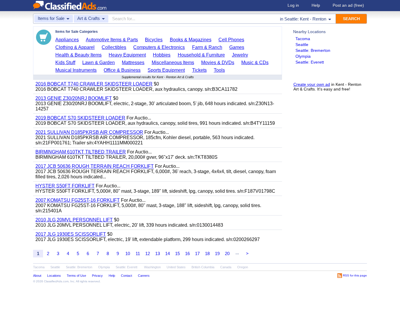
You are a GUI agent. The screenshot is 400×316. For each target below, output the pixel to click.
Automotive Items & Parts (112, 39)
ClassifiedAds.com (56, 281)
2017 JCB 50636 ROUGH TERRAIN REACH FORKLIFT (94, 166)
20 (227, 253)
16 (187, 253)
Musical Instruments (76, 70)
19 (217, 253)
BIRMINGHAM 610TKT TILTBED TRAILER (80, 151)
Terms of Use (76, 275)
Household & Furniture (201, 54)
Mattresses (133, 62)
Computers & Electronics (159, 47)
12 (147, 253)
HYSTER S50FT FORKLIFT (65, 185)
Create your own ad (311, 84)
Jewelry (240, 54)
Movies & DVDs (217, 62)
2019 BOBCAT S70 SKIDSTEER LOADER (80, 117)
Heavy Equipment (127, 54)
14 (167, 253)
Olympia (303, 56)
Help (316, 5)
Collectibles (114, 47)
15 (177, 253)
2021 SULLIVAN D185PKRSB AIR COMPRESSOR (89, 132)
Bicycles (154, 39)
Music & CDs (255, 62)
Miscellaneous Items (173, 62)
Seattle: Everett (309, 62)
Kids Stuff (65, 62)
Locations (54, 275)
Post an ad (348, 5)
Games (236, 47)
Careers (144, 275)
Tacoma (302, 38)
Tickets (199, 70)
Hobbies (161, 54)
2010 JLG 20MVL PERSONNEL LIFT (74, 219)
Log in (293, 5)
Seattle (301, 44)
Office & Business (122, 70)
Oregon (242, 267)
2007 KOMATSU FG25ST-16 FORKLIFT (77, 200)
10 (127, 253)
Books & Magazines (190, 39)
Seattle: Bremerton (312, 50)
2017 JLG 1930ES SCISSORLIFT (70, 234)
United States (176, 267)
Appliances (67, 39)
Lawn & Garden (98, 62)
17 (197, 253)
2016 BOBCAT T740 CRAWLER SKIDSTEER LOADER (94, 83)
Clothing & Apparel (75, 47)
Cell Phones (231, 39)
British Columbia (203, 267)
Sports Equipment (166, 70)
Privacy (97, 275)
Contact (126, 275)
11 (138, 253)
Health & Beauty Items (78, 54)
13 (157, 253)
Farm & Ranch (207, 47)
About (37, 275)
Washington (152, 267)
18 (207, 253)
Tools (219, 70)
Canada (225, 267)
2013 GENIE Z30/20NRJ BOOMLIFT (73, 98)
